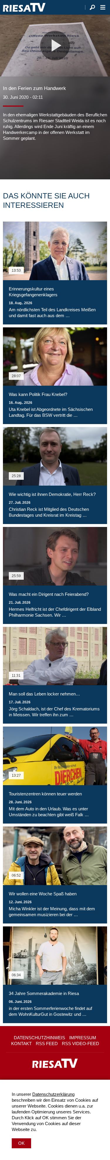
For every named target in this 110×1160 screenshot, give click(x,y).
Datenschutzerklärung (53, 1094)
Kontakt (21, 1043)
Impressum (82, 1037)
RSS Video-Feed (80, 1043)
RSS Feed (47, 1043)
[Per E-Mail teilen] (45, 159)
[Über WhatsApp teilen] (33, 159)
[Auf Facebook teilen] (9, 159)
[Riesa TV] (24, 7)
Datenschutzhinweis (39, 1037)
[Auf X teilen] (20, 159)
